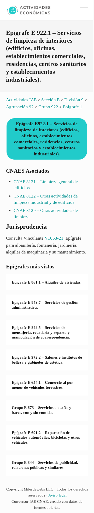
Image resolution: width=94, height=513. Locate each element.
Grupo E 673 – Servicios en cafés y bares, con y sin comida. (41, 410)
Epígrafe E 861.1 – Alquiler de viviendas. (46, 282)
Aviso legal (57, 495)
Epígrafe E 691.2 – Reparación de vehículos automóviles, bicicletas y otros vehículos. (46, 437)
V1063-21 (54, 238)
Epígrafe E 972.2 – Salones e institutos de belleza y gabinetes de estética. (47, 359)
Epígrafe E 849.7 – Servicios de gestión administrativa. (45, 304)
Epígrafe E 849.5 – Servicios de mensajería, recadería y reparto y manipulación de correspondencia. (41, 332)
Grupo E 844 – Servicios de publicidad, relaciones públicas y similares (45, 465)
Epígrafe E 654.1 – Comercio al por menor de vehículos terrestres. (42, 385)
